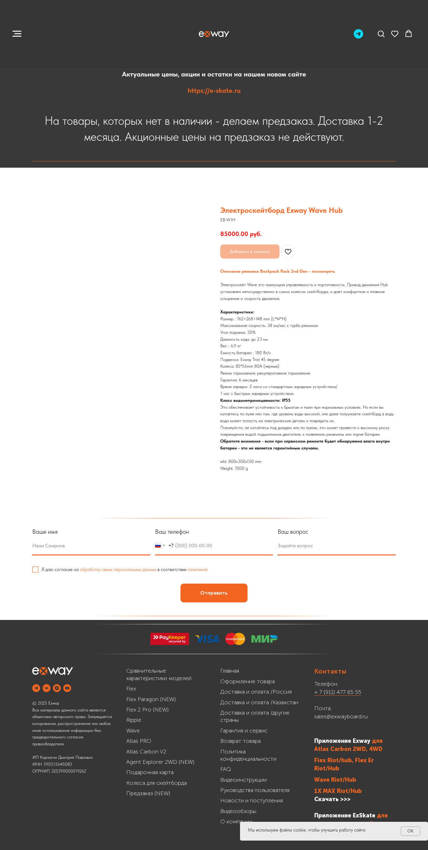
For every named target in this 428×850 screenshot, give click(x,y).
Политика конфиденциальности (248, 755)
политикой (197, 569)
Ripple (133, 719)
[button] (381, 33)
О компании (236, 821)
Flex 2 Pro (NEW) (147, 709)
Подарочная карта (150, 772)
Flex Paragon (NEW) (151, 699)
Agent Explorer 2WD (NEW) (160, 761)
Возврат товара (240, 740)
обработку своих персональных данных (118, 569)
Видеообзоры (238, 811)
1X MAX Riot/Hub (338, 791)
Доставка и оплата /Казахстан (259, 702)
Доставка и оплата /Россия (256, 691)
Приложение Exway (343, 740)
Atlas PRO (138, 740)
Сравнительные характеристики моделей (158, 674)
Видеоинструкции (243, 779)
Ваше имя (45, 531)
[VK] (46, 688)
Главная (229, 670)
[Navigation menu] (17, 34)
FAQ (225, 769)
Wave (133, 730)
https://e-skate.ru (214, 90)
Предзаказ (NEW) (148, 793)
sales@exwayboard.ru (341, 716)
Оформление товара (247, 681)
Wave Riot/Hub (335, 779)
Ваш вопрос (293, 531)
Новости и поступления (251, 800)
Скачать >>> (332, 799)
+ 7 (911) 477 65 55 (337, 692)
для (377, 740)
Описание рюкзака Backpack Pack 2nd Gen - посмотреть (277, 271)
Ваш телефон (172, 531)
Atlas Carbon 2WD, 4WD (348, 749)
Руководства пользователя (255, 790)
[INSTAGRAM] (57, 688)
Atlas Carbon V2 (146, 751)
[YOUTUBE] (67, 688)
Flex (131, 688)
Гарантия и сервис (244, 730)
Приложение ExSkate (344, 815)
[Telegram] (358, 36)
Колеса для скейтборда (156, 782)
